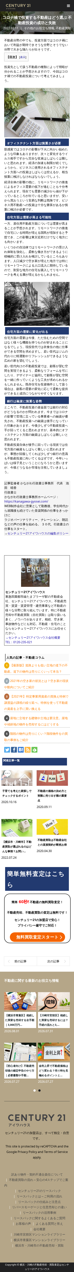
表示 (22, 57)
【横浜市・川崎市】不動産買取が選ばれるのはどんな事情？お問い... (16, 846)
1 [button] (34, 1090)
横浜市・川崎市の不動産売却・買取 (39, 1245)
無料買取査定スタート (37, 937)
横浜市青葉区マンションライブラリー (39, 1240)
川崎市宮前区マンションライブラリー (39, 1234)
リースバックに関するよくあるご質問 (39, 1218)
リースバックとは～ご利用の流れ (39, 1196)
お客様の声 (23, 1223)
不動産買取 (63, 28)
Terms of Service (56, 1152)
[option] (38, 1036)
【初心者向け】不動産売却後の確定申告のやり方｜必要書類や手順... (19, 1070)
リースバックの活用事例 (39, 1212)
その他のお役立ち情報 (39, 28)
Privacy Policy (27, 1152)
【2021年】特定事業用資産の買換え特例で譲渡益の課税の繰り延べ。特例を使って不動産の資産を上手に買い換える (36, 702)
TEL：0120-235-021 (18, 642)
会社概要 (39, 1229)
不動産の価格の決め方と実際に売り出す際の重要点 (52, 795)
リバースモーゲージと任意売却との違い (39, 1207)
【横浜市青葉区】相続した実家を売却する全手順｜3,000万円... (19, 1020)
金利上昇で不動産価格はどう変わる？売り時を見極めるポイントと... (53, 1070)
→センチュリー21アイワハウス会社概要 (32, 637)
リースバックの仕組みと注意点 (39, 1202)
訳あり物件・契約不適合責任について (37, 1174)
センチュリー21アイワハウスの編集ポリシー (37, 533)
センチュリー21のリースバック (39, 1191)
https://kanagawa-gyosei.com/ (26, 501)
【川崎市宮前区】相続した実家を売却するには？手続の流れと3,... (53, 1020)
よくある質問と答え (49, 1223)
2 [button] (39, 1090)
